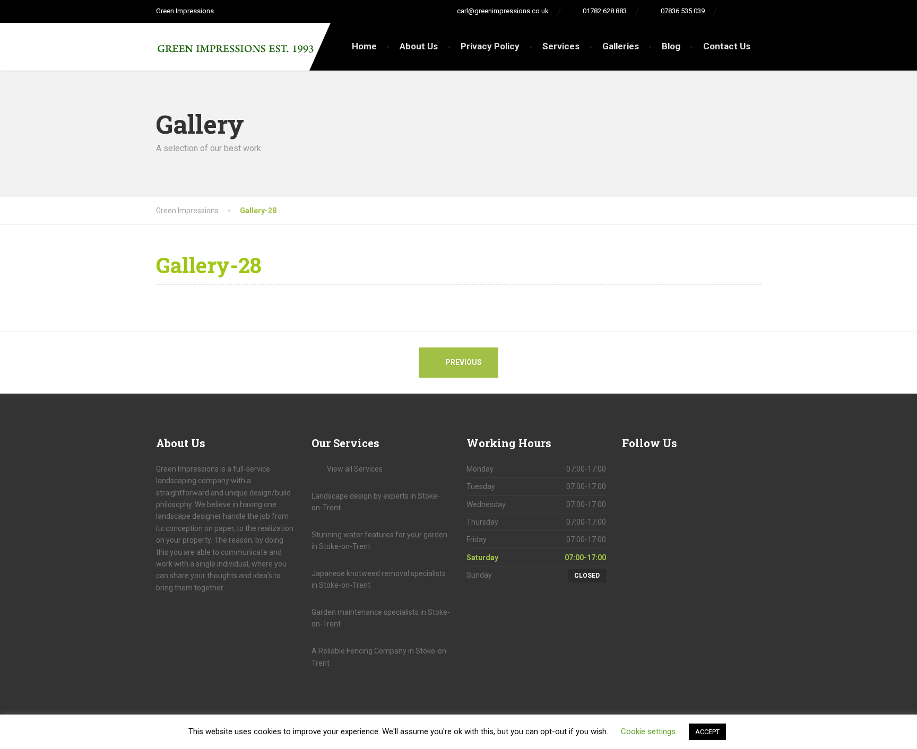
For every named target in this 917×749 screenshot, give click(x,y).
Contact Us (726, 46)
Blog (671, 46)
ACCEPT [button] (707, 732)
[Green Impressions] (235, 43)
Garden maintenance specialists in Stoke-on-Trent (381, 618)
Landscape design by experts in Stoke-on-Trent (376, 502)
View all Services (355, 469)
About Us (419, 46)
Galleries (620, 46)
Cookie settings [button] (648, 731)
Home (364, 46)
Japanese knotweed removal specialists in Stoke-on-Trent (379, 579)
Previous (463, 362)
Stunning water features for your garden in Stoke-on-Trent (379, 540)
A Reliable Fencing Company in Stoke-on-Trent (380, 657)
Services (560, 46)
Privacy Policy (490, 46)
